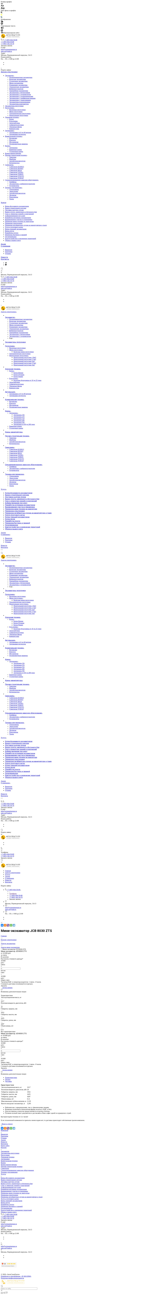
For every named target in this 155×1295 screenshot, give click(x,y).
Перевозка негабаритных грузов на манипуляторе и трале (26, 225)
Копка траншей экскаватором (15, 229)
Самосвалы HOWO (16, 168)
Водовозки (13, 138)
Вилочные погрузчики (17, 110)
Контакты (5, 259)
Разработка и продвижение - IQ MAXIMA (16, 1276)
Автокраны (13, 148)
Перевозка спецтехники (13, 223)
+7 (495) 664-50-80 (10, 40)
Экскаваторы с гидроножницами (21, 96)
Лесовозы (12, 195)
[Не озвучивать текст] (2, 31)
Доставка (8, 1081)
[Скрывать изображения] (2, 24)
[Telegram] (6, 263)
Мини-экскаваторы (16, 83)
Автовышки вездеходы (17, 134)
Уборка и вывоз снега (13, 240)
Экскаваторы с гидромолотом (20, 94)
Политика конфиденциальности (12, 1278)
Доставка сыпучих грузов (14, 210)
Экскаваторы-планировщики (19, 102)
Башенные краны (15, 149)
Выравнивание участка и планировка (18, 219)
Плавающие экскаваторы (18, 85)
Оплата (7, 1079)
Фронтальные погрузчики (18, 115)
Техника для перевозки (13, 187)
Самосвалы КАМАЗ (16, 167)
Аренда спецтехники (9, 72)
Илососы (12, 140)
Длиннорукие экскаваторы (19, 87)
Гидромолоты (14, 186)
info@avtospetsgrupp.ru (9, 49)
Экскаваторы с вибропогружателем (22, 184)
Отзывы (8, 253)
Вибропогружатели (16, 89)
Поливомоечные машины (18, 144)
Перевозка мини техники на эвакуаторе (19, 221)
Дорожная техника (12, 117)
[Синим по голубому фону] (1, 17)
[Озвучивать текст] (2, 28)
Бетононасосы (14, 163)
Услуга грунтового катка (14, 227)
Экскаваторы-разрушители (19, 104)
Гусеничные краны (16, 151)
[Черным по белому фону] (1, 13)
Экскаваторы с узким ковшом (20, 100)
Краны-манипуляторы (13, 153)
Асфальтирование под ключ (15, 216)
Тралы (11, 199)
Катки (11, 119)
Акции (3, 244)
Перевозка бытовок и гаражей (16, 235)
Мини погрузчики (15, 111)
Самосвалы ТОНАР (16, 178)
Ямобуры (12, 159)
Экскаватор (9, 75)
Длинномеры (14, 189)
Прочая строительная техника (16, 155)
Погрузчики (9, 108)
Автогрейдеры (14, 123)
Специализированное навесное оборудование (21, 180)
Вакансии (8, 250)
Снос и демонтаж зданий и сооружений (19, 214)
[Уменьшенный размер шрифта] (2, 4)
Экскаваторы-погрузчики (14, 106)
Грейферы (12, 182)
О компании (5, 246)
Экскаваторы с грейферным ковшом (22, 98)
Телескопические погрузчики (19, 113)
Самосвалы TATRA (16, 172)
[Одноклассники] (5, 925)
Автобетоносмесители (17, 161)
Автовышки (9, 130)
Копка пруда (9, 231)
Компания (4, 1130)
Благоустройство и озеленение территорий (20, 238)
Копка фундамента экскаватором (17, 206)
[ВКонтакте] (2, 925)
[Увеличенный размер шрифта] (2, 8)
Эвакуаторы (13, 191)
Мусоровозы (13, 142)
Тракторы (12, 157)
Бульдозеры (13, 121)
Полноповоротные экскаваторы (20, 77)
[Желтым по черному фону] (1, 15)
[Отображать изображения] (2, 21)
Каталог (4, 1147)
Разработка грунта (11, 233)
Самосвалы (9, 165)
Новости (4, 257)
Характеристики (11, 1077)
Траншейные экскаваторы (18, 91)
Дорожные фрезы (15, 127)
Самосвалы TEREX (16, 174)
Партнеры (8, 252)
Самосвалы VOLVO (16, 176)
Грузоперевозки (10, 237)
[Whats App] (6, 265)
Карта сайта (5, 1146)
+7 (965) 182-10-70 (7, 44)
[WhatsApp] (11, 925)
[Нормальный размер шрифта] (2, 6)
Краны (7, 146)
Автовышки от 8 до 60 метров (20, 132)
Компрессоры (14, 129)
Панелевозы (13, 197)
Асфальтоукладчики (16, 125)
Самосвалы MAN (15, 170)
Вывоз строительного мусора (15, 208)
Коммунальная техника (13, 136)
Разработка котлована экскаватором (18, 218)
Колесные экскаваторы (17, 79)
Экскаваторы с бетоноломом (19, 92)
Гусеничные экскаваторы (18, 81)
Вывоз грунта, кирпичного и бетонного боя (21, 212)
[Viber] (8, 925)
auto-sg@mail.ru (6, 51)
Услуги (3, 203)
